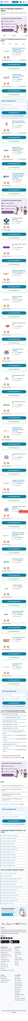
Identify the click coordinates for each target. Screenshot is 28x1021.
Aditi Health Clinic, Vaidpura (17, 349)
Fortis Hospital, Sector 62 (18, 402)
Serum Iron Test (4, 966)
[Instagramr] (9, 938)
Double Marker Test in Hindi (7, 970)
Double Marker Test (5, 954)
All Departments (18, 984)
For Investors (18, 952)
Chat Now (23, 60)
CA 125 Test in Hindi (5, 961)
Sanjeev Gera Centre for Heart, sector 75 (18, 481)
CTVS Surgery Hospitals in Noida (9, 873)
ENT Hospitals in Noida (6, 876)
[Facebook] (2, 938)
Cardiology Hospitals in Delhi (8, 843)
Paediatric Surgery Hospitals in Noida (10, 895)
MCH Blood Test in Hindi (6, 950)
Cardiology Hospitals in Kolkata (8, 854)
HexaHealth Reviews (19, 994)
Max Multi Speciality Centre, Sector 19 (18, 612)
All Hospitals (17, 978)
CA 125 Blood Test (5, 959)
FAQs (16, 956)
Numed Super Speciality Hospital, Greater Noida (18, 149)
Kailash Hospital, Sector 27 (17, 297)
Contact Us (17, 950)
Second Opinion (18, 985)
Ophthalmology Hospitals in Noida (9, 889)
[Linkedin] (7, 938)
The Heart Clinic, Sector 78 (19, 245)
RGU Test (3, 968)
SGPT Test (3, 963)
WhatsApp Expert (15, 68)
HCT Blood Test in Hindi (6, 956)
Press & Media (18, 957)
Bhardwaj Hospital (17, 559)
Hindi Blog (17, 993)
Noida (6, 804)
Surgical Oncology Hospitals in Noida (10, 900)
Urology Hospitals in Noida (7, 903)
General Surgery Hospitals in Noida (9, 881)
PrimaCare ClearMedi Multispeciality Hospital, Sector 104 (18, 49)
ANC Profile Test (4, 965)
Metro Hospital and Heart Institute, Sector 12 (18, 122)
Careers (16, 963)
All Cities (17, 996)
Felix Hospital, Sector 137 (18, 376)
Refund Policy (4, 978)
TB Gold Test (4, 957)
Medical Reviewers (19, 959)
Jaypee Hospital (17, 585)
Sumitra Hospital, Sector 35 (17, 218)
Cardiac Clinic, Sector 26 (18, 323)
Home (2, 804)
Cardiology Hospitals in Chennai (9, 841)
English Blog (17, 991)
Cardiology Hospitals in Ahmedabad (10, 835)
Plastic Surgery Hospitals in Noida (9, 898)
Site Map (17, 965)
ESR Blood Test (4, 952)
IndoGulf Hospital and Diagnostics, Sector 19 (19, 271)
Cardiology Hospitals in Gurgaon (9, 846)
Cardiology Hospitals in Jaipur (8, 852)
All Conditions (18, 980)
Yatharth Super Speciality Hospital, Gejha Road (18, 76)
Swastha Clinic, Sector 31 (19, 454)
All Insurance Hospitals (20, 998)
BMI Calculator (18, 989)
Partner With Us (18, 954)
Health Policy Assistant (20, 1000)
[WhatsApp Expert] (21, 2)
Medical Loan (18, 987)
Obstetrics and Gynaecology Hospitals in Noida (12, 887)
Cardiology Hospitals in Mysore (8, 860)
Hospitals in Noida (13, 804)
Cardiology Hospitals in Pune (8, 863)
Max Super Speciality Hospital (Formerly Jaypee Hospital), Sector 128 (18, 176)
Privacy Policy (4, 976)
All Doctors (17, 976)
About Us (17, 949)
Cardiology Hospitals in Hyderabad (9, 849)
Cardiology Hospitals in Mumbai (9, 857)
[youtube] (12, 938)
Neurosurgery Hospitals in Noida (9, 884)
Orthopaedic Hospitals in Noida (9, 892)
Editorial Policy (4, 982)
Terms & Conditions (5, 980)
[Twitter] (4, 938)
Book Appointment (15, 64)
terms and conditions (19, 116)
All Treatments (18, 982)
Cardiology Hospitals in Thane (8, 865)
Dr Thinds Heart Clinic (18, 637)
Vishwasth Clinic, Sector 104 (17, 664)
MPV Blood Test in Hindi (6, 949)
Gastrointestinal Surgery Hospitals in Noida (11, 878)
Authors (16, 961)
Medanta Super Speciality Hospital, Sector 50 (18, 429)
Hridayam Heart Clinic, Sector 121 (19, 507)
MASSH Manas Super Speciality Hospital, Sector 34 (18, 534)
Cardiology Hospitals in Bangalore (9, 838)
